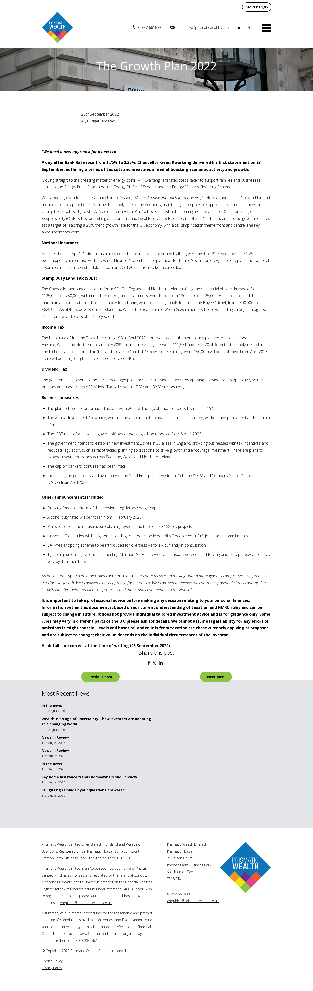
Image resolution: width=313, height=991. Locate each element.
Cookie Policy (52, 961)
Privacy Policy (52, 968)
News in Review (55, 737)
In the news (52, 705)
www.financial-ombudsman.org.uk (106, 933)
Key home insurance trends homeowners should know (89, 777)
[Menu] (266, 27)
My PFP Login (257, 7)
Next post (216, 676)
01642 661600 (149, 27)
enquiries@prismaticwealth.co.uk (203, 27)
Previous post (100, 676)
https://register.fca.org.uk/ (75, 889)
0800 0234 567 (85, 940)
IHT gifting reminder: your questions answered (83, 790)
